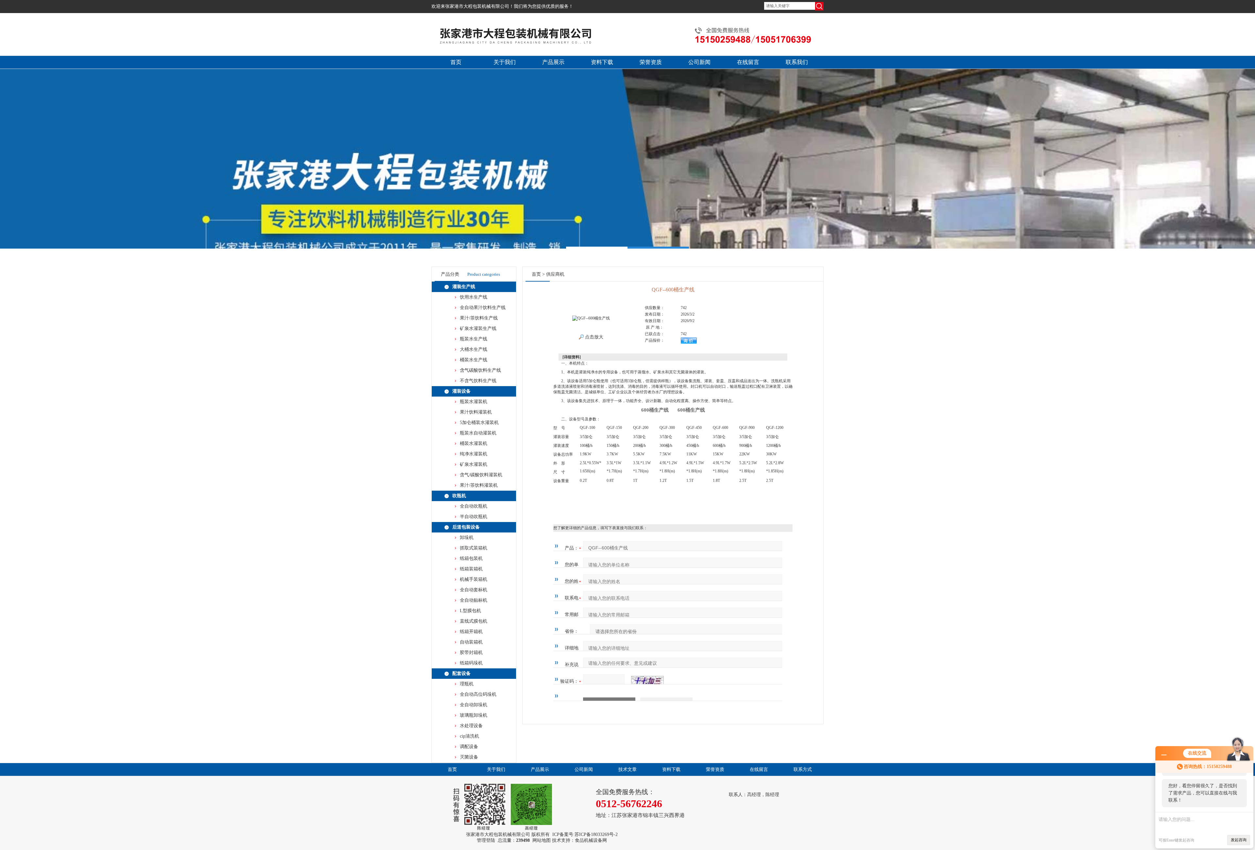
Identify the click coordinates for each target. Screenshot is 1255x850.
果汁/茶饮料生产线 (479, 318)
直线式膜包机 (473, 621)
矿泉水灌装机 (473, 464)
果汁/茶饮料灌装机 (479, 485)
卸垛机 (467, 537)
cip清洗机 (469, 736)
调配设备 (469, 746)
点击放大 (593, 337)
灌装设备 (461, 391)
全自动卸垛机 (473, 704)
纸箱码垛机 (471, 663)
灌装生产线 (463, 286)
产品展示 (553, 62)
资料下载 (602, 62)
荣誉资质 (651, 62)
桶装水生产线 (473, 359)
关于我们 (505, 62)
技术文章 (627, 769)
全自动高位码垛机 (478, 694)
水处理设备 (471, 725)
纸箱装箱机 (471, 568)
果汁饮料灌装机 (476, 412)
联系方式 (803, 769)
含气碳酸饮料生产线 (480, 370)
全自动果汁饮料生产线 (483, 307)
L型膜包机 (470, 610)
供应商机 (555, 274)
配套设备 (461, 673)
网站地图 (541, 840)
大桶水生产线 (473, 349)
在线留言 (748, 62)
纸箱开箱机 (471, 631)
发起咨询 (1239, 840)
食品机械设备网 (591, 840)
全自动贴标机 (473, 600)
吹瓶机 (459, 495)
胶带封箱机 (471, 652)
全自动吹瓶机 (473, 506)
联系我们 (797, 62)
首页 (455, 62)
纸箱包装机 (471, 558)
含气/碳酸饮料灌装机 (481, 474)
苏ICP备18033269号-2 (596, 834)
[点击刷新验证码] (647, 681)
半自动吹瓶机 (473, 516)
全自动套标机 (473, 589)
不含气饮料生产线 (478, 380)
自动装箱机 (471, 642)
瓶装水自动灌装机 (478, 433)
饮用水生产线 (473, 297)
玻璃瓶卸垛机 (473, 715)
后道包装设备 (466, 527)
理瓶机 (467, 683)
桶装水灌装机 (473, 443)
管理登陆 (486, 840)
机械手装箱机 (473, 579)
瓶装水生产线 (473, 338)
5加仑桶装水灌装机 (479, 422)
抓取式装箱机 (473, 548)
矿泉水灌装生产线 (478, 328)
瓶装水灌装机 (473, 401)
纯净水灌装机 (473, 453)
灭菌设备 (469, 757)
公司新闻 (699, 62)
